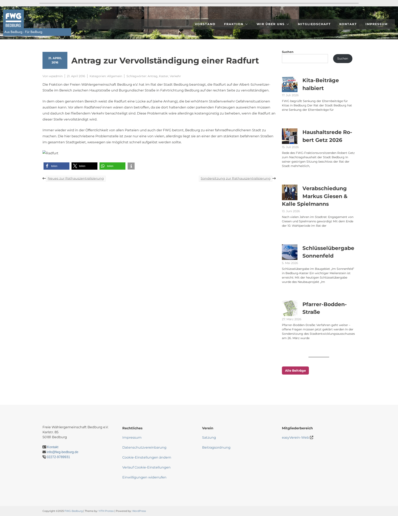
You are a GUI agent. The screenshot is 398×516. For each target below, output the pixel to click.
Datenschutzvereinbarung (144, 447)
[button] (56, 166)
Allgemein (114, 76)
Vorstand (205, 24)
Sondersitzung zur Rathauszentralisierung (236, 178)
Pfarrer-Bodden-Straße (324, 308)
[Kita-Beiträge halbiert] (289, 84)
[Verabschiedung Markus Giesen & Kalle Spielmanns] (289, 192)
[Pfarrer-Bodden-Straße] (289, 308)
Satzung (209, 437)
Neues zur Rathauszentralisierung (76, 178)
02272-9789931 (58, 457)
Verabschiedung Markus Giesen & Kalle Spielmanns (314, 196)
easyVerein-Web (295, 437)
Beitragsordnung (216, 447)
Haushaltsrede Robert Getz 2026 (327, 136)
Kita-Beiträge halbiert (320, 84)
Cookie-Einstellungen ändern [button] (146, 457)
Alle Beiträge (295, 370)
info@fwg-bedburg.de (62, 452)
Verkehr (175, 76)
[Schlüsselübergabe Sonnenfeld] (289, 252)
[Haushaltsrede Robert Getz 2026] (289, 136)
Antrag (153, 76)
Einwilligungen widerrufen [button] (144, 477)
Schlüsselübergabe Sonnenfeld (328, 252)
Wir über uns (271, 24)
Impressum (376, 24)
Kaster (163, 76)
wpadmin (56, 76)
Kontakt (348, 24)
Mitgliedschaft (314, 24)
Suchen (288, 52)
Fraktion (233, 24)
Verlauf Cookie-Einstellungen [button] (146, 467)
